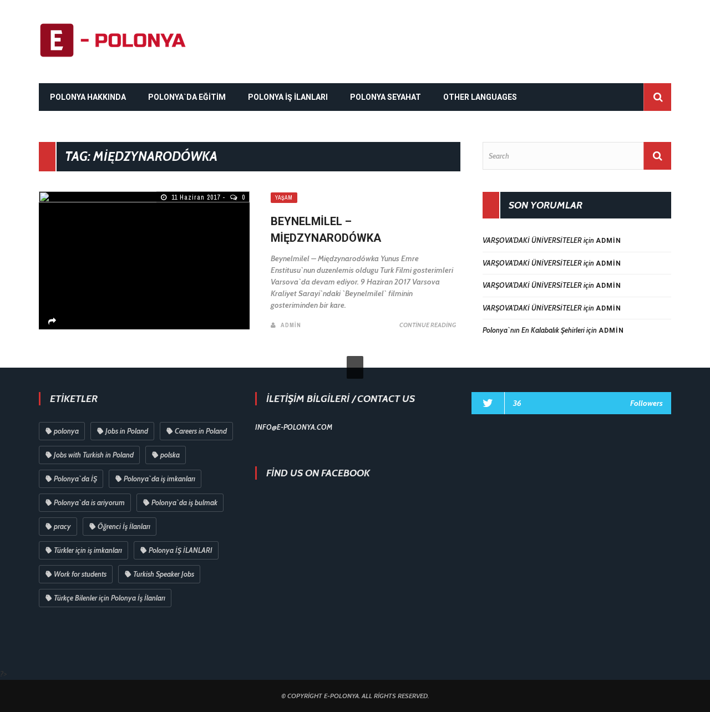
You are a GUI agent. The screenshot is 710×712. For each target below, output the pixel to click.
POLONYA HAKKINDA (88, 97)
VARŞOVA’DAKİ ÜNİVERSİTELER (532, 240)
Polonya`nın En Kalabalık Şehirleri (534, 330)
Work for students (80, 573)
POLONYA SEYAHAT (385, 97)
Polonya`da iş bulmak (184, 502)
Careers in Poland (201, 430)
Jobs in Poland (126, 430)
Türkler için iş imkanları (88, 550)
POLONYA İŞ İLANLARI (288, 97)
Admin (291, 325)
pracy (62, 526)
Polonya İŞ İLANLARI (180, 550)
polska (170, 454)
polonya (66, 430)
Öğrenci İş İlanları (124, 526)
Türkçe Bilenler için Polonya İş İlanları (109, 597)
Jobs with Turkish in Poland (94, 454)
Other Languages (480, 97)
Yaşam (284, 197)
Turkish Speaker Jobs (163, 573)
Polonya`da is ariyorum (89, 502)
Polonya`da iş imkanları (159, 478)
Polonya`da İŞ (75, 478)
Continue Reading (427, 325)
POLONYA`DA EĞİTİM (187, 97)
